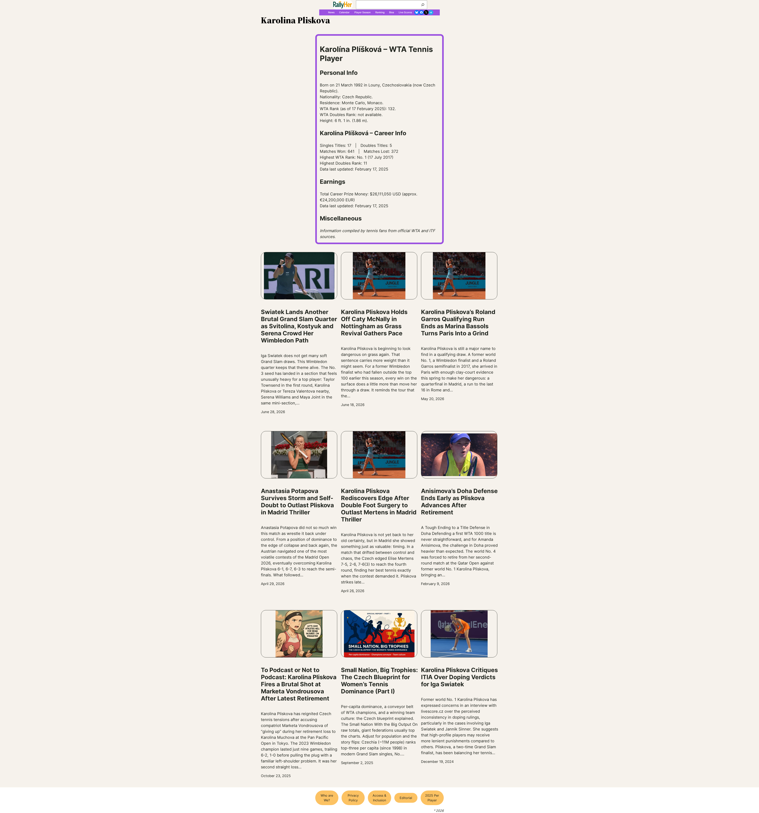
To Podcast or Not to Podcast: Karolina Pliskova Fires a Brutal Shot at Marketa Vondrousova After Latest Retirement (298, 684)
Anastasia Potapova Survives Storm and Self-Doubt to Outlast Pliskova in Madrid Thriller (297, 501)
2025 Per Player (432, 797)
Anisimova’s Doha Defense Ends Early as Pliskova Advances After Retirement (459, 501)
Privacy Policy (353, 797)
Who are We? (327, 797)
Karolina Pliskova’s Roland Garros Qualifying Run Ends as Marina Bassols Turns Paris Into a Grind (458, 322)
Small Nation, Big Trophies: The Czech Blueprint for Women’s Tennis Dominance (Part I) (379, 680)
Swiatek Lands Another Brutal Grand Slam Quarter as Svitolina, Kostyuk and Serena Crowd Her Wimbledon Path (299, 326)
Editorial (406, 798)
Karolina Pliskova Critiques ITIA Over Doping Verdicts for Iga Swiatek (459, 677)
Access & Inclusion (379, 797)
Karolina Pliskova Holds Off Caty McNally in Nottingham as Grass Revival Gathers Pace (374, 322)
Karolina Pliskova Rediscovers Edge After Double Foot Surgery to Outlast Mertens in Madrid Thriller (378, 505)
